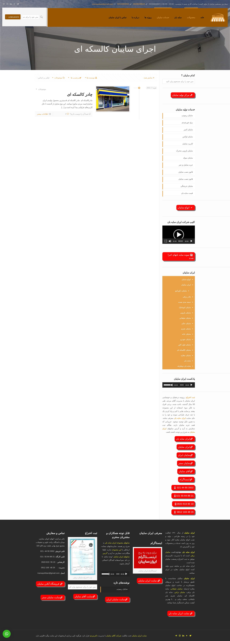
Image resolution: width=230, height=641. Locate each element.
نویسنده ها (91, 78)
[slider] (181, 241)
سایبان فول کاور (184, 345)
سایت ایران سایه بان (179, 613)
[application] (178, 235)
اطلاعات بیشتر (42, 114)
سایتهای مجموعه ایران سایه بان (117, 543)
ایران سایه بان (180, 418)
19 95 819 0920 (185, 504)
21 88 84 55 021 (185, 495)
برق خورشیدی (187, 122)
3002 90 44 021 (185, 487)
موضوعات (58, 78)
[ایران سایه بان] (218, 17)
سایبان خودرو (185, 339)
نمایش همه (148, 78)
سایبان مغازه (186, 355)
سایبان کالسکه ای (184, 350)
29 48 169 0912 (185, 512)
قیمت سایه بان (187, 193)
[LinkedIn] (10, 4)
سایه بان (187, 361)
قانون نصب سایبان (185, 172)
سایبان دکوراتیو (181, 291)
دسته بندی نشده (184, 302)
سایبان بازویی (185, 313)
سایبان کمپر (188, 129)
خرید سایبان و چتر (186, 165)
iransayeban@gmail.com (102, 4)
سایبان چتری (186, 329)
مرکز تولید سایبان (181, 95)
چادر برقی (187, 297)
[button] (178, 234)
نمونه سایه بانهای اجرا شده (181, 256)
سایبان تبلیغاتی (185, 318)
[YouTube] (14, 4)
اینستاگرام (184, 479)
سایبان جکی (186, 323)
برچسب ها (74, 78)
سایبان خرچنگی (187, 186)
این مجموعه (116, 550)
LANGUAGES (13, 17)
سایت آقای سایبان (83, 596)
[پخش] (191, 241)
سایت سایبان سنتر (51, 597)
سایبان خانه (186, 334)
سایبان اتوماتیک (185, 307)
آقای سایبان (184, 471)
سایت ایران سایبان (147, 580)
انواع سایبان (184, 207)
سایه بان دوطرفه (184, 366)
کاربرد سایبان (187, 144)
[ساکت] (170, 241)
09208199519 (139, 4)
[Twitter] (18, 4)
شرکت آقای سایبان (113, 636)
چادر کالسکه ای (80, 94)
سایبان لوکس (187, 137)
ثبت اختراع (190, 397)
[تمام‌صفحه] (166, 241)
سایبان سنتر (184, 463)
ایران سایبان (186, 285)
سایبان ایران (184, 455)
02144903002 (123, 4)
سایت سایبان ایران (115, 599)
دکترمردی (93, 636)
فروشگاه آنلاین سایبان (48, 583)
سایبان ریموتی (187, 115)
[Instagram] (7, 4)
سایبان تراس (179, 592)
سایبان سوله (188, 158)
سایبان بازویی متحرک (184, 151)
